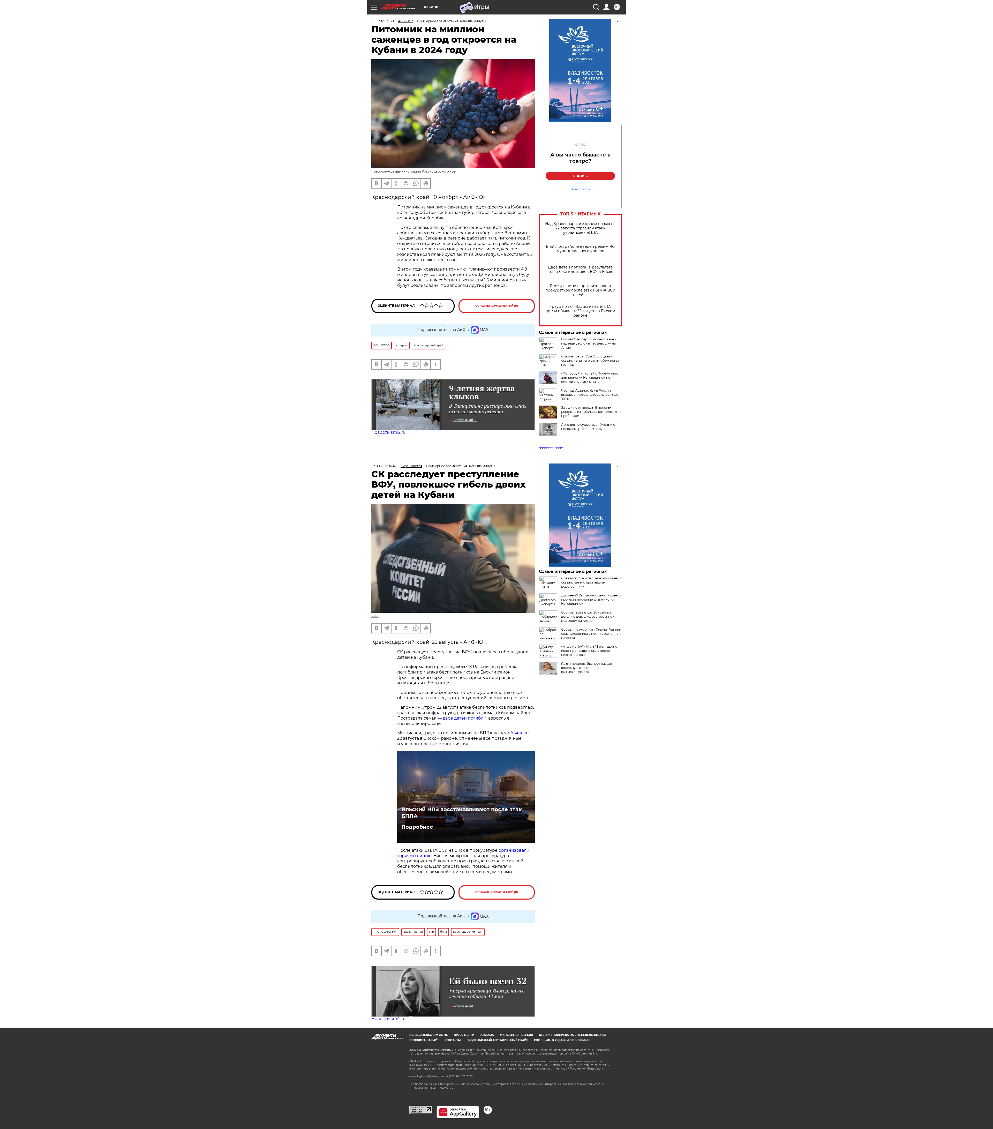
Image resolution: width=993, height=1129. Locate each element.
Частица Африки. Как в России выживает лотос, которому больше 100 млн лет (589, 394)
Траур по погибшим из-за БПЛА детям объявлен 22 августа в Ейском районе (580, 311)
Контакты (453, 1040)
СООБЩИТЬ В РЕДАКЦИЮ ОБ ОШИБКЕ (562, 1040)
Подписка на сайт (424, 1040)
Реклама (487, 1035)
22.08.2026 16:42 (383, 466)
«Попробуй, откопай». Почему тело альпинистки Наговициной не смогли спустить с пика (589, 377)
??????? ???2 (551, 448)
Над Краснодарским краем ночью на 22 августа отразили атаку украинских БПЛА (580, 228)
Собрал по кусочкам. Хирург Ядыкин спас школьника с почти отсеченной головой (591, 633)
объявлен (518, 732)
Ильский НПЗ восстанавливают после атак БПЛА (461, 812)
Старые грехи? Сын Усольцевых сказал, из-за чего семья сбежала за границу (590, 360)
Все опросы (580, 189)
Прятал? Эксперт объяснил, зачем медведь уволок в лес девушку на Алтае (588, 343)
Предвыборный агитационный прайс (497, 1040)
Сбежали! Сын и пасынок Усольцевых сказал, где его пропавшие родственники (591, 582)
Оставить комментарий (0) (496, 306)
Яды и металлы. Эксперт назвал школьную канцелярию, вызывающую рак (586, 668)
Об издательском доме (428, 1035)
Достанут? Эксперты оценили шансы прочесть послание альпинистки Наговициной (591, 599)
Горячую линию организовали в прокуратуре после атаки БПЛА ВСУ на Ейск (580, 290)
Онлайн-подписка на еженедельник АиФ (572, 1035)
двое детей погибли (464, 718)
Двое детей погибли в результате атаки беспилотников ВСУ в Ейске (580, 269)
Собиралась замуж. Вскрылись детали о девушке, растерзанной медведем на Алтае (587, 616)
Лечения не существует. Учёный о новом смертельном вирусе (588, 427)
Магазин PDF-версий (516, 1035)
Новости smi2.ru (388, 432)
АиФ (375, 616)
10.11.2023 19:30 (382, 21)
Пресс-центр (464, 1035)
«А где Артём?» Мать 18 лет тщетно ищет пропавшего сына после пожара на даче (589, 651)
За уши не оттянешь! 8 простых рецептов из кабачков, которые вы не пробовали (591, 412)
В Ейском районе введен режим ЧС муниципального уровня (580, 248)
